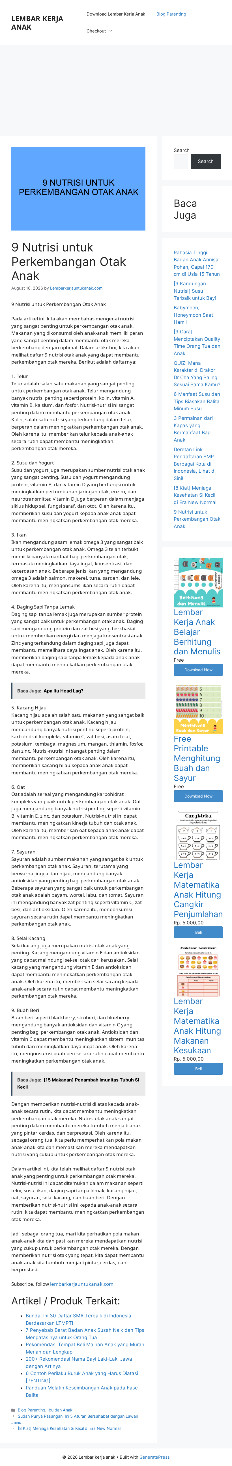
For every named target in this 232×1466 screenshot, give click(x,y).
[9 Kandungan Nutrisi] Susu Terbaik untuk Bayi (195, 291)
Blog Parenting (171, 14)
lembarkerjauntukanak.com (81, 1284)
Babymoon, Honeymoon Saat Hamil (193, 315)
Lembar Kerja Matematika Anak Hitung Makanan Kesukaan (197, 1025)
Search (182, 150)
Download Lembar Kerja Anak (116, 14)
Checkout (96, 31)
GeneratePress (154, 1457)
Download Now (198, 669)
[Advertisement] (116, 87)
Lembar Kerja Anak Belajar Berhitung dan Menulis (197, 631)
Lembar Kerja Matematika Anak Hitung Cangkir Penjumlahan (198, 889)
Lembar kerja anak (37, 23)
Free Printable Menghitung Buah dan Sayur (197, 758)
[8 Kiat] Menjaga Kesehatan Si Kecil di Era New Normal (69, 1428)
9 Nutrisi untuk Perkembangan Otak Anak (197, 519)
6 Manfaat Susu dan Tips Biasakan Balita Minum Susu (197, 401)
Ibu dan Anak (60, 1410)
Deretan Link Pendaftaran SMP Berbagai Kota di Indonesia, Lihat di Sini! (195, 464)
